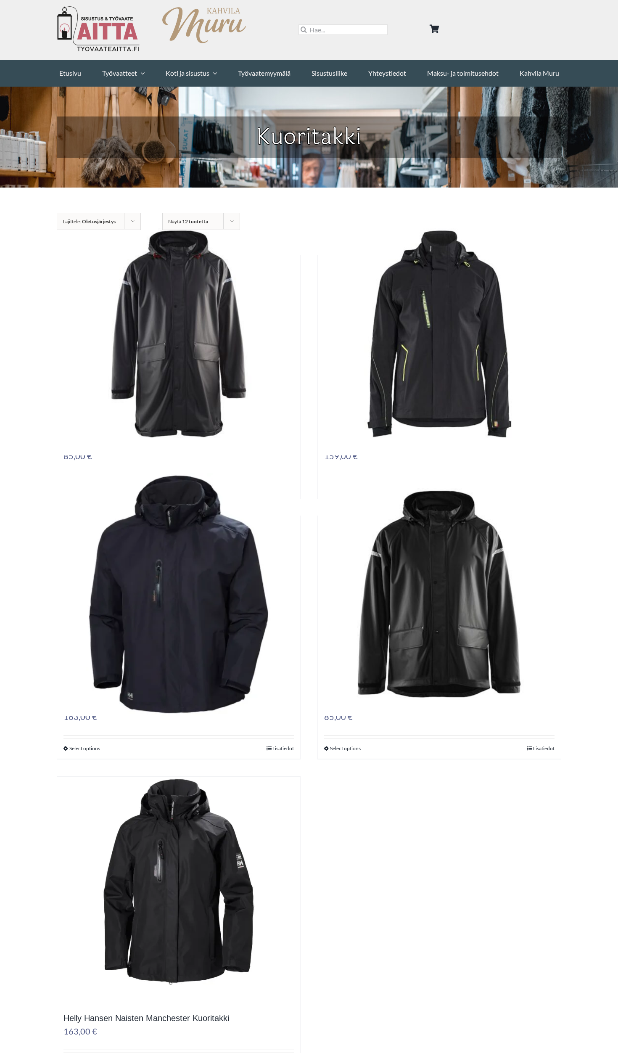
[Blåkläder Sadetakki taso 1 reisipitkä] (178, 355)
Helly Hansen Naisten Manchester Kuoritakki (146, 1018)
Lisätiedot (283, 748)
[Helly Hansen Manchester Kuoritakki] (178, 615)
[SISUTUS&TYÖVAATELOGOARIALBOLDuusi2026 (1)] (99, 9)
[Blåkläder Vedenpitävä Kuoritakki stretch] (439, 355)
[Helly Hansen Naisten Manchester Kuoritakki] (178, 903)
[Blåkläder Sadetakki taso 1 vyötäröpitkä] (439, 615)
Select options (84, 748)
